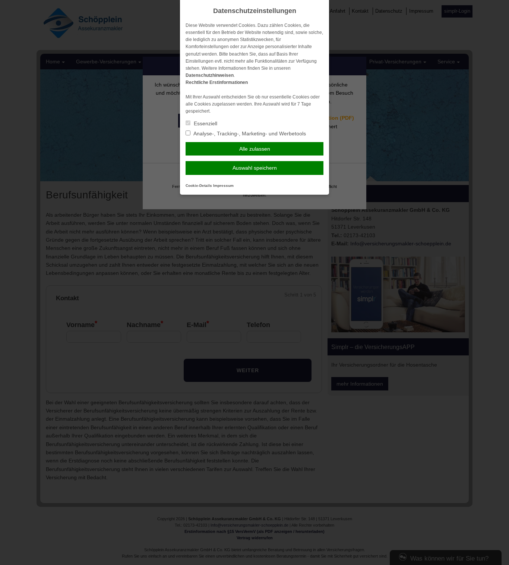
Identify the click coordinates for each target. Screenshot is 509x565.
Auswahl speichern (255, 168)
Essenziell (204, 123)
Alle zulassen (254, 149)
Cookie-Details (199, 185)
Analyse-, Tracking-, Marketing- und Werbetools (249, 133)
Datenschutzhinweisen (210, 75)
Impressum (223, 185)
